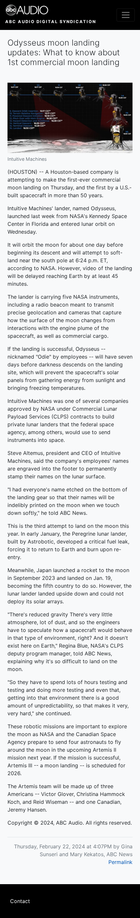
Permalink (120, 862)
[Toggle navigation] (126, 14)
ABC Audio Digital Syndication (50, 21)
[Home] (50, 10)
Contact (20, 901)
